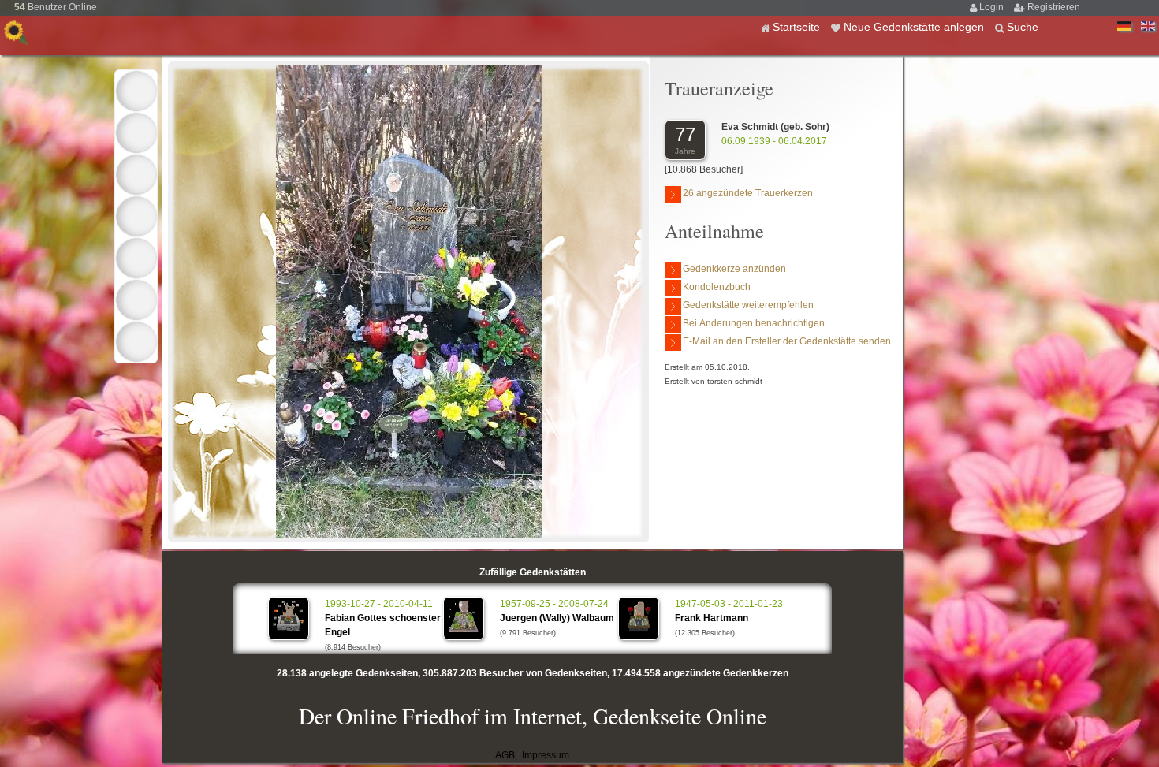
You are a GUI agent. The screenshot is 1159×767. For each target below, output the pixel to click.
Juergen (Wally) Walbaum (557, 618)
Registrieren (1053, 7)
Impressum (545, 755)
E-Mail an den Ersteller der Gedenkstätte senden (787, 341)
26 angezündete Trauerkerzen (748, 193)
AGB (505, 755)
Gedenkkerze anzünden (734, 268)
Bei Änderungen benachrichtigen (754, 323)
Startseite (798, 26)
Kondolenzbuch (717, 286)
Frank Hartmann (711, 618)
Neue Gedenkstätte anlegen (915, 26)
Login (992, 7)
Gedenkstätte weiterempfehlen (748, 305)
